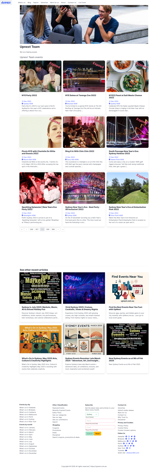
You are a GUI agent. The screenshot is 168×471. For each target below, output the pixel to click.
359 (47, 229)
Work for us (54, 2)
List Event (82, 2)
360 (53, 229)
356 (31, 229)
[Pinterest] (134, 436)
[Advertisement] (9, 17)
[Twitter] (132, 436)
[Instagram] (129, 436)
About (63, 2)
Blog (29, 2)
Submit (89, 434)
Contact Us (72, 2)
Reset (97, 434)
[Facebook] (126, 436)
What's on (21, 2)
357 (36, 229)
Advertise (44, 2)
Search (35, 2)
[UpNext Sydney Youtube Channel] (126, 450)
